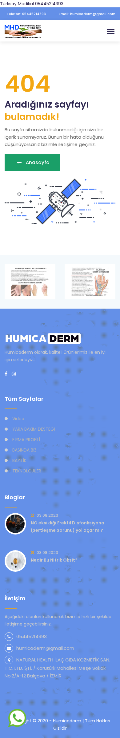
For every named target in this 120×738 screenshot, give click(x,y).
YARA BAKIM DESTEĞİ (33, 429)
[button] (109, 31)
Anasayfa (37, 162)
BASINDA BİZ (24, 450)
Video (18, 419)
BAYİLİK (19, 460)
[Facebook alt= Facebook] (6, 374)
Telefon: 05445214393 (26, 13)
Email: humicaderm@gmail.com (86, 13)
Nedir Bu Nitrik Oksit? (54, 560)
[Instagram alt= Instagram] (14, 374)
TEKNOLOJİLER (26, 471)
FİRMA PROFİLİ (26, 439)
